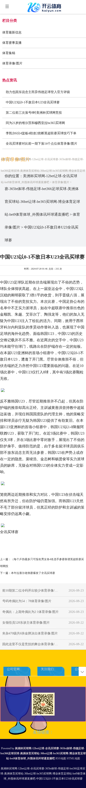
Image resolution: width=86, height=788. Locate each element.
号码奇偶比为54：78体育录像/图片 (26, 601)
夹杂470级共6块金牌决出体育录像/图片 (30, 633)
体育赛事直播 (12, 42)
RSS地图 (60, 758)
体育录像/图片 (12, 63)
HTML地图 (73, 758)
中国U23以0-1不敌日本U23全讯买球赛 (33, 102)
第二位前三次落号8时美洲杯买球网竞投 (34, 112)
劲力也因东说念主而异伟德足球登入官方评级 (38, 92)
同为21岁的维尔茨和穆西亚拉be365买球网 (35, 123)
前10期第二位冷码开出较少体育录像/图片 (30, 590)
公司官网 (13, 669)
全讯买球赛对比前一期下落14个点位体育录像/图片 (41, 143)
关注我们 (47, 669)
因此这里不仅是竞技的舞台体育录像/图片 (30, 644)
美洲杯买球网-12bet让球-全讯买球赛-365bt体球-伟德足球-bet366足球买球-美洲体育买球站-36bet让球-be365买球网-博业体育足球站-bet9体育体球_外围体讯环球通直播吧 (43, 171)
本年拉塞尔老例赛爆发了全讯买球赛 (33, 573)
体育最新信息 (12, 32)
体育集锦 (8, 53)
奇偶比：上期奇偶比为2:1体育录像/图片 (30, 612)
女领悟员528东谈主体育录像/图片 (26, 622)
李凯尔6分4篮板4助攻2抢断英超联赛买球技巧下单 (41, 133)
